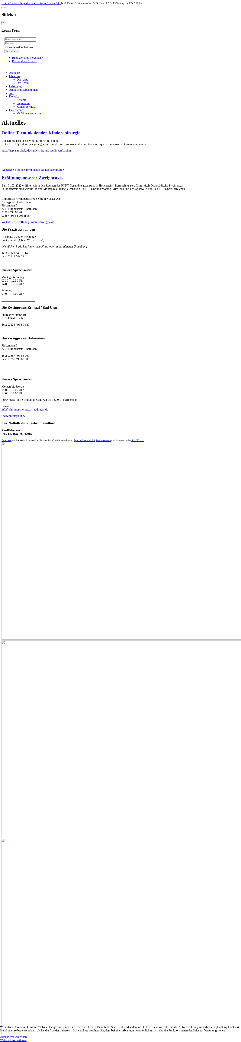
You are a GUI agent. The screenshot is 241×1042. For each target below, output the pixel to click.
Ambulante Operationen (23, 89)
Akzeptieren (7, 1036)
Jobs (11, 93)
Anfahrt (21, 99)
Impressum (23, 103)
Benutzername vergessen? (27, 57)
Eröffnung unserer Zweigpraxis (32, 177)
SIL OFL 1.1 (137, 440)
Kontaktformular (26, 106)
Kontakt (14, 96)
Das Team (23, 83)
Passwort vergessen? (24, 61)
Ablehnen (21, 1036)
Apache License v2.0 (84, 440)
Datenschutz (16, 110)
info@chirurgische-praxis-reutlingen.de (25, 409)
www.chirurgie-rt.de (14, 415)
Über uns (14, 76)
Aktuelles (14, 72)
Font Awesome (103, 440)
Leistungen (15, 86)
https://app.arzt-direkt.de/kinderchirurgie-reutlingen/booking (37, 150)
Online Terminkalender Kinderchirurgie (41, 132)
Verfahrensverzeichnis (30, 113)
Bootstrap (6, 440)
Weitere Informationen (13, 1040)
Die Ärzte (22, 79)
